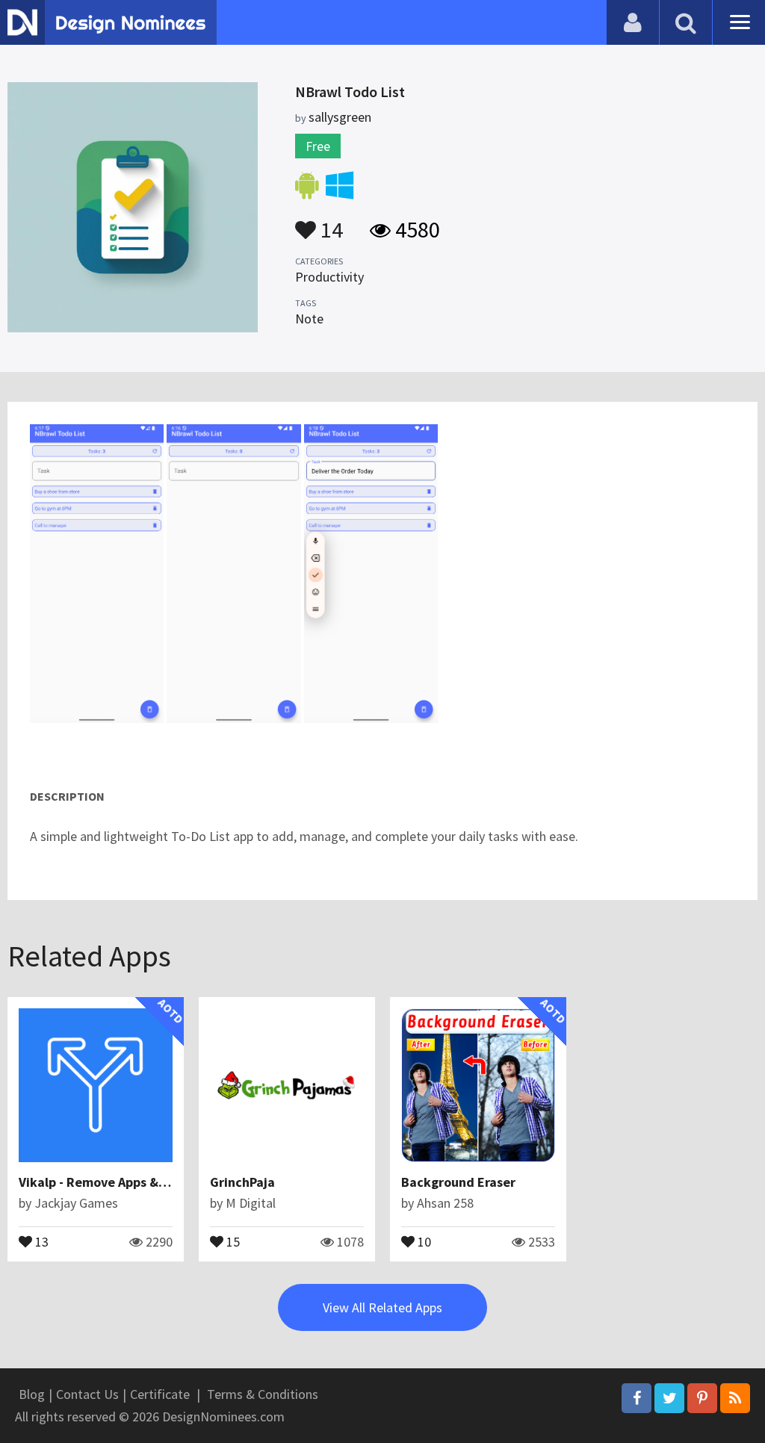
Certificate (160, 1394)
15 (231, 1240)
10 (423, 1240)
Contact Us (87, 1394)
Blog (32, 1394)
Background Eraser (458, 1182)
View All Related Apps (382, 1307)
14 (329, 222)
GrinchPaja (242, 1182)
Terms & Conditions (262, 1394)
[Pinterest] (702, 1398)
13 (40, 1240)
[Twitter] (669, 1398)
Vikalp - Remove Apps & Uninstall (117, 1182)
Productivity (329, 276)
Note (309, 318)
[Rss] (735, 1398)
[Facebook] (636, 1398)
